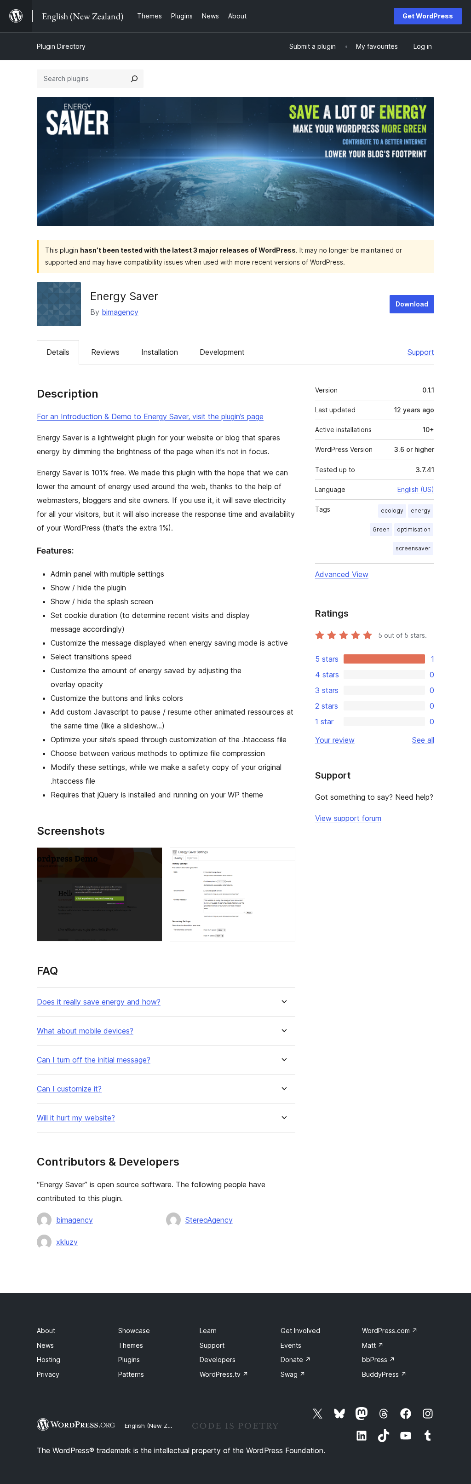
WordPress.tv (224, 1374)
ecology (392, 510)
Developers (218, 1359)
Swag (293, 1374)
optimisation (414, 529)
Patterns (131, 1374)
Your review (335, 740)
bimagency (120, 312)
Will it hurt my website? (76, 1118)
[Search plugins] (134, 78)
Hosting (48, 1359)
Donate (296, 1359)
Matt (373, 1345)
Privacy (48, 1374)
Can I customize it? (69, 1089)
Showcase (134, 1330)
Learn (208, 1330)
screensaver (413, 548)
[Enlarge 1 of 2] (150, 859)
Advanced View (341, 574)
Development (222, 352)
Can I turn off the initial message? (93, 1060)
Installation (159, 352)
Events (291, 1345)
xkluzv (67, 1242)
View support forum (348, 818)
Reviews (105, 352)
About (46, 1330)
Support (421, 352)
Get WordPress (427, 16)
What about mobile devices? (85, 1031)
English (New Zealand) (157, 1425)
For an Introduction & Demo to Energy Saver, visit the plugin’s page (150, 416)
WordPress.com (390, 1330)
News (45, 1345)
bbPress (378, 1359)
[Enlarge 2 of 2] (282, 859)
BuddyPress (384, 1374)
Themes (130, 1345)
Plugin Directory (61, 46)
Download (412, 304)
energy (421, 510)
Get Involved (300, 1330)
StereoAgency (209, 1219)
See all (423, 740)
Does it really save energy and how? (99, 1002)
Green (381, 529)
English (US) (415, 489)
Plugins (129, 1359)
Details (57, 352)
